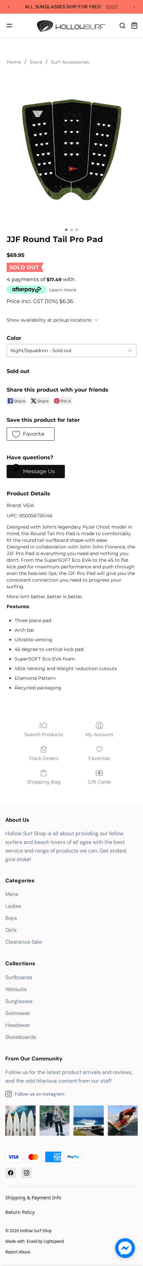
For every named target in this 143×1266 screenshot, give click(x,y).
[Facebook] (10, 1173)
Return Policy (20, 1212)
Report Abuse (17, 1252)
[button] (31, 434)
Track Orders (44, 758)
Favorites (99, 758)
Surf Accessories (70, 62)
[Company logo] (71, 25)
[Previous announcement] (8, 6)
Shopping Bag (44, 782)
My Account (99, 734)
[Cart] (134, 25)
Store (36, 62)
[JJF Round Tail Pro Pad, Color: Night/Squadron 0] (71, 148)
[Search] (122, 25)
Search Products (43, 734)
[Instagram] (26, 1173)
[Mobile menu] (9, 25)
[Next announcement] (134, 6)
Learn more (62, 290)
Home (14, 62)
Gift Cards (99, 782)
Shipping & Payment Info (33, 1197)
